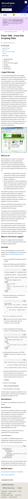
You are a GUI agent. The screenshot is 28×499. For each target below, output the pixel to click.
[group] (15, 282)
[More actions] (26, 32)
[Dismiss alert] (26, 2)
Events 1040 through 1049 (11, 31)
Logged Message (6, 48)
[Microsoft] (14, 15)
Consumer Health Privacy (7, 495)
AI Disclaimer (4, 491)
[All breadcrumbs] (2, 32)
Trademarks (3, 497)
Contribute (3, 493)
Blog (19, 491)
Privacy (9, 493)
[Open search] (21, 15)
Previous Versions (13, 491)
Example (4, 53)
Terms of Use (18, 495)
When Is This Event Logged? (8, 51)
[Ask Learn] (23, 32)
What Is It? (4, 50)
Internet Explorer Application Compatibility (12, 472)
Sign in (25, 14)
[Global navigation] (1, 15)
